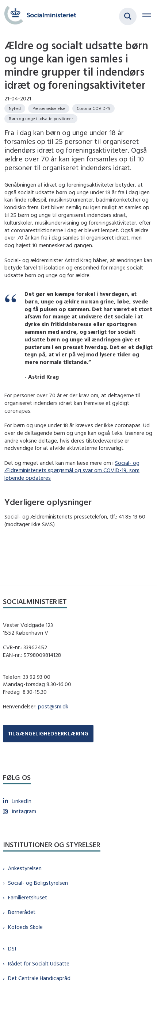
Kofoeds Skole (25, 926)
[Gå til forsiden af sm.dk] (38, 16)
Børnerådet (21, 911)
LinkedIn (21, 800)
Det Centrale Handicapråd (39, 978)
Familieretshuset (27, 897)
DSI (12, 948)
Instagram (24, 811)
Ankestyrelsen (25, 868)
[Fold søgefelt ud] (128, 16)
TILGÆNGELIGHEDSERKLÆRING (48, 733)
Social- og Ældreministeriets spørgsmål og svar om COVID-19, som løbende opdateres (71, 470)
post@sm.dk (53, 706)
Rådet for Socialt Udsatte (38, 963)
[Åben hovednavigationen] (149, 16)
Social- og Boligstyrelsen (38, 882)
